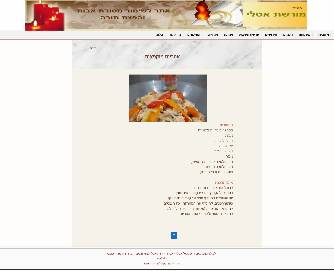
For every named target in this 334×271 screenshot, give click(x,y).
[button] (194, 34)
